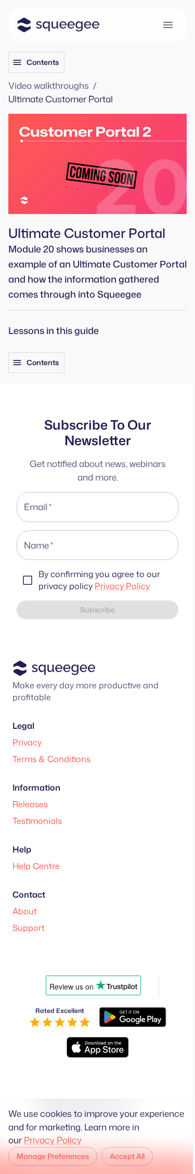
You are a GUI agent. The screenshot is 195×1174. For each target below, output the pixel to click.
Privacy (27, 742)
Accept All (127, 1156)
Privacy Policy (122, 586)
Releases (30, 804)
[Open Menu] (168, 25)
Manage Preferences (53, 1156)
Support (28, 927)
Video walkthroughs (48, 85)
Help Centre (36, 866)
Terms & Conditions (51, 759)
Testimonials (37, 820)
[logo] (58, 25)
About (24, 911)
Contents (43, 62)
